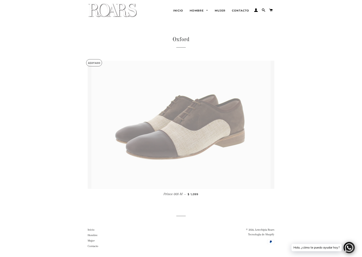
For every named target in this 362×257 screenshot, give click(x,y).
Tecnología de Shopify (261, 234)
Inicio (178, 10)
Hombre (197, 10)
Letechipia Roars (264, 229)
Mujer (220, 10)
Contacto (240, 10)
